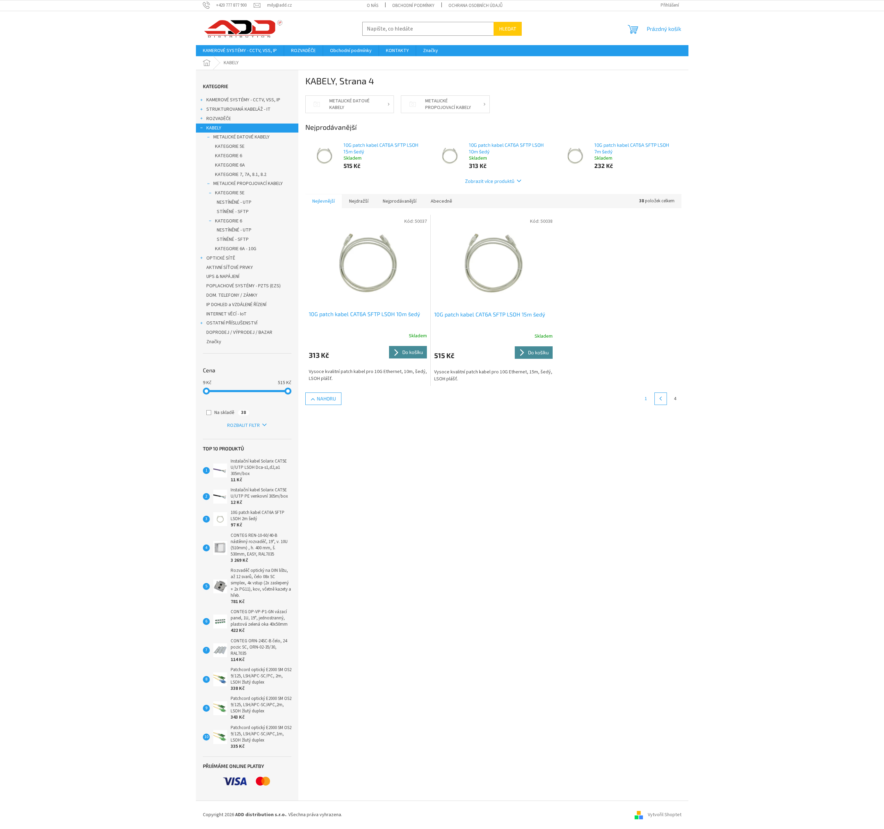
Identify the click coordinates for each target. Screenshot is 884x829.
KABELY (213, 128)
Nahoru (326, 398)
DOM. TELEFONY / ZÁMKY (231, 295)
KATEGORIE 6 (228, 155)
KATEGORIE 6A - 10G (235, 248)
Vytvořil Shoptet (664, 814)
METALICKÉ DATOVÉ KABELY (241, 137)
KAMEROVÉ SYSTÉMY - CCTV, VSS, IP (243, 99)
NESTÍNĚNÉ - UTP (234, 202)
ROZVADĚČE (218, 118)
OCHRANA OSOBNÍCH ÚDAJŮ (475, 5)
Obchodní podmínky (413, 5)
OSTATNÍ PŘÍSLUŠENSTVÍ (231, 323)
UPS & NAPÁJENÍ (222, 276)
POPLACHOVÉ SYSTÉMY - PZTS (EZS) (243, 285)
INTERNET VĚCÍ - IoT (226, 314)
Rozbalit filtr (243, 425)
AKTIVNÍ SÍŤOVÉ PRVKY (229, 267)
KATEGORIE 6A (230, 165)
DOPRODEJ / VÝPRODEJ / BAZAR (239, 332)
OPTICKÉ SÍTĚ (220, 258)
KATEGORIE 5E (230, 146)
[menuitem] (240, 50)
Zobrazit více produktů (489, 181)
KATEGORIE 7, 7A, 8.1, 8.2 (240, 174)
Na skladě (230, 412)
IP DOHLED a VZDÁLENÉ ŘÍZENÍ (236, 304)
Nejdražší (359, 201)
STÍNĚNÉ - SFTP (233, 211)
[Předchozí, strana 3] (660, 398)
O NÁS (372, 5)
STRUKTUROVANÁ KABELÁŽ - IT (238, 109)
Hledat (507, 29)
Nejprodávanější (399, 201)
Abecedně (441, 201)
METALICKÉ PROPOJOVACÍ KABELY (248, 183)
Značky (213, 341)
